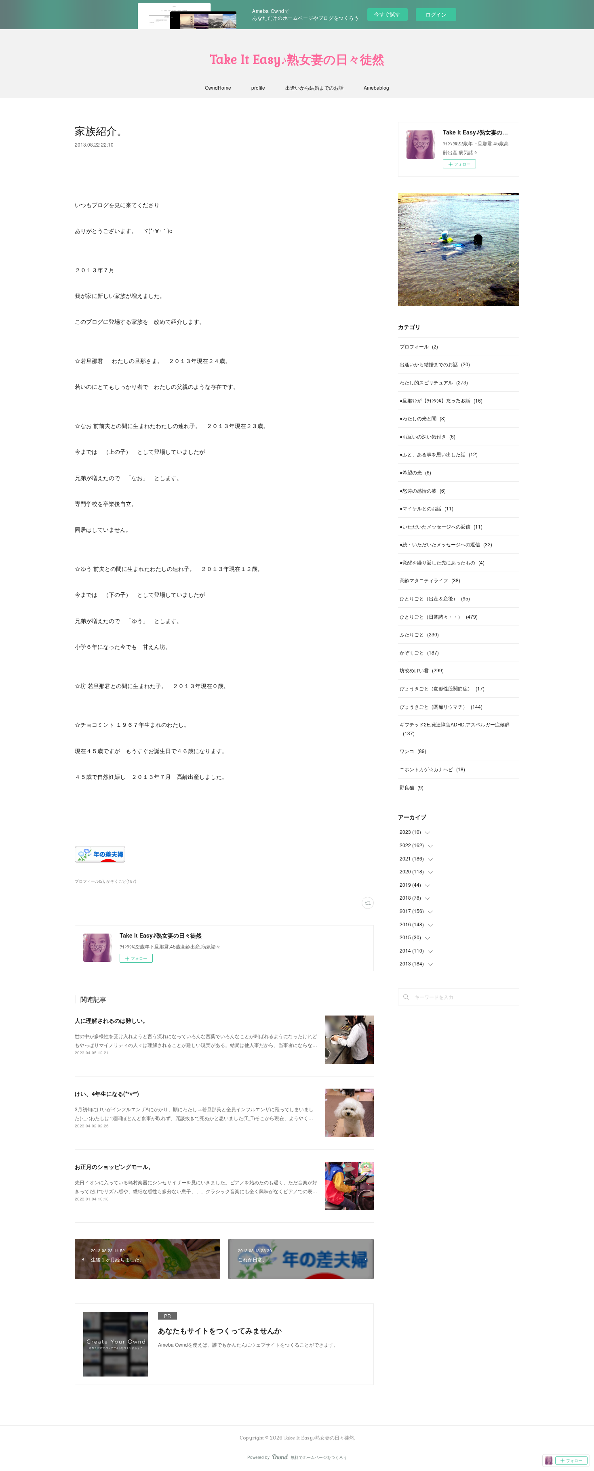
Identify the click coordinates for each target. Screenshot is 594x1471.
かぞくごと (419, 652)
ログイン (436, 14)
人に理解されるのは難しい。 (111, 1020)
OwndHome (218, 87)
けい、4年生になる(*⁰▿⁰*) (107, 1093)
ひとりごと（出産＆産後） (435, 598)
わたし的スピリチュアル (434, 382)
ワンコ (413, 750)
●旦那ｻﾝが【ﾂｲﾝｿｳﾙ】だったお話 (441, 400)
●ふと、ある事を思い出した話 (439, 454)
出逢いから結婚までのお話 (314, 87)
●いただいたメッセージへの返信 (441, 526)
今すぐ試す (387, 14)
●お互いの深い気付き (427, 436)
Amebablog (376, 87)
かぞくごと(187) (121, 881)
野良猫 (411, 787)
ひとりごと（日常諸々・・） (439, 616)
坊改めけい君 (422, 670)
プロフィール (419, 346)
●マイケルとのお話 (426, 508)
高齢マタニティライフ (430, 580)
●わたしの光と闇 (423, 418)
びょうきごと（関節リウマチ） (441, 706)
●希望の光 (415, 472)
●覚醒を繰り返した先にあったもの (442, 562)
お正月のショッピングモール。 (114, 1167)
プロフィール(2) (89, 881)
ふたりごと (419, 634)
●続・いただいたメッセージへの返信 (446, 544)
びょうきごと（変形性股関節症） (442, 688)
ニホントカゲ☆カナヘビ (432, 769)
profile (258, 87)
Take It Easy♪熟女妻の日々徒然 (297, 59)
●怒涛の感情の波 (423, 490)
